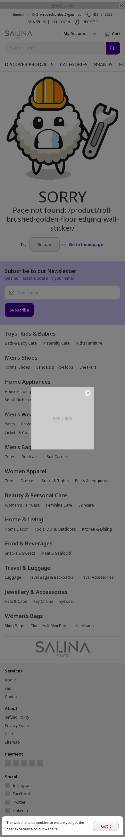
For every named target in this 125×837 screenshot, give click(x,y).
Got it (106, 826)
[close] (88, 393)
